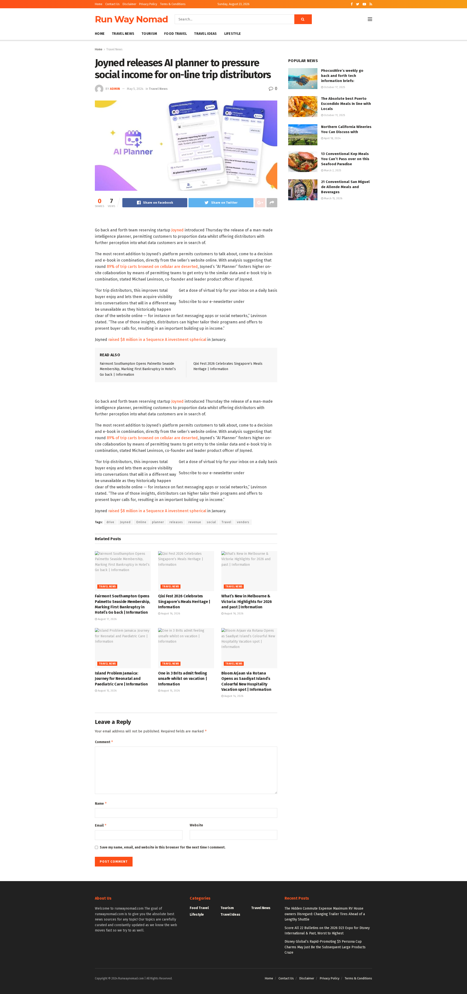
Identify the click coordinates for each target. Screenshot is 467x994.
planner (158, 522)
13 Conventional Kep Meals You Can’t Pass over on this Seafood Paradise (345, 159)
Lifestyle (232, 34)
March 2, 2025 (332, 170)
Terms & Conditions (173, 4)
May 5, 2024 (135, 89)
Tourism (149, 34)
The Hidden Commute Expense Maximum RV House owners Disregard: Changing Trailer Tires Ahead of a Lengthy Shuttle (325, 913)
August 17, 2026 (107, 619)
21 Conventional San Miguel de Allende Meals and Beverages (345, 187)
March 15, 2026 (332, 198)
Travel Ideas (205, 34)
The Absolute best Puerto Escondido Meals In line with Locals (346, 103)
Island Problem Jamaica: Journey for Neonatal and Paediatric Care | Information (121, 678)
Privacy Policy (148, 4)
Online (141, 522)
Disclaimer (129, 4)
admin (115, 89)
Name (101, 803)
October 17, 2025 (334, 87)
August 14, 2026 (233, 696)
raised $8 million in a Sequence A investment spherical (157, 339)
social (211, 522)
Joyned (177, 230)
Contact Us (112, 4)
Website (196, 825)
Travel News (123, 34)
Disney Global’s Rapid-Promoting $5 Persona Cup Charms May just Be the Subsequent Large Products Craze (325, 947)
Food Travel (175, 34)
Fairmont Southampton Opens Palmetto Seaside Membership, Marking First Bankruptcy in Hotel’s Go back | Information (138, 369)
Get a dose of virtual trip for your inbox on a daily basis (228, 290)
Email (101, 825)
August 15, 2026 (107, 690)
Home (98, 4)
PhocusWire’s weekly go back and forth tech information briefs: (342, 75)
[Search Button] (303, 19)
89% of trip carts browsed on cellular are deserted (152, 266)
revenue (195, 522)
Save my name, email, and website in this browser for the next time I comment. (162, 847)
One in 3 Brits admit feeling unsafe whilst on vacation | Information (182, 678)
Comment (104, 741)
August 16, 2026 (170, 613)
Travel (226, 522)
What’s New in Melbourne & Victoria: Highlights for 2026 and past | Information (246, 601)
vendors (243, 522)
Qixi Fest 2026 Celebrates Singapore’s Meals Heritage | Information (184, 601)
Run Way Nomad (131, 19)
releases (176, 522)
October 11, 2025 (334, 115)
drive (110, 522)
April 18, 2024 (332, 138)
